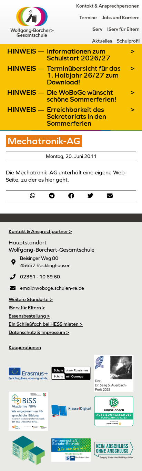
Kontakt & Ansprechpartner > (40, 231)
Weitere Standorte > (31, 299)
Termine (88, 17)
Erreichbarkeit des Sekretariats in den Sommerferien (76, 116)
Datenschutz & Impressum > (39, 332)
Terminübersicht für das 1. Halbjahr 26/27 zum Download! (84, 75)
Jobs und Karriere (121, 17)
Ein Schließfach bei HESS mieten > (46, 324)
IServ (96, 29)
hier (50, 179)
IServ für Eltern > (27, 307)
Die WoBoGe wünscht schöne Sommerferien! (81, 96)
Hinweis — (26, 51)
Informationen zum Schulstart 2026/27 (78, 54)
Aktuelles (102, 41)
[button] (32, 195)
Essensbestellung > (29, 316)
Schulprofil (128, 41)
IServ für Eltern (123, 29)
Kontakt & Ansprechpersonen (108, 6)
